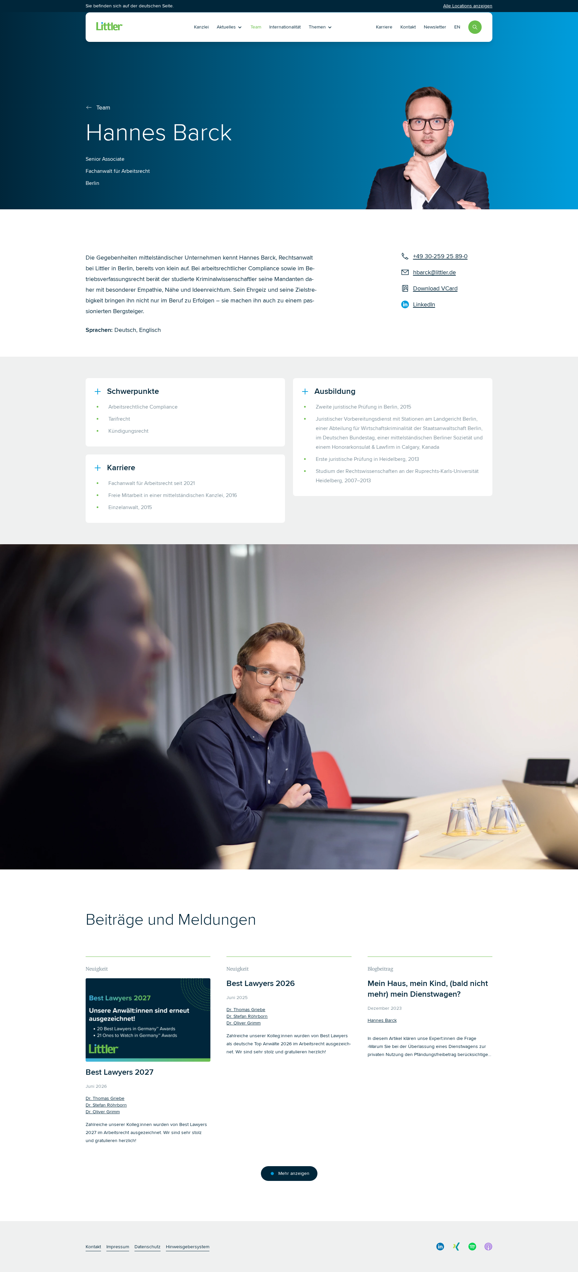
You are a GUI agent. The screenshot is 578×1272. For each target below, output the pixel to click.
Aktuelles (226, 27)
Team (256, 27)
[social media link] (440, 1247)
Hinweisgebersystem (187, 1247)
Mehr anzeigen (293, 1173)
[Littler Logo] (134, 27)
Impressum (117, 1247)
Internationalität (285, 27)
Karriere (384, 27)
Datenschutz (147, 1247)
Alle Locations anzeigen (467, 6)
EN (457, 27)
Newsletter (435, 27)
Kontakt (408, 27)
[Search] (475, 27)
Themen (317, 27)
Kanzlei (201, 27)
